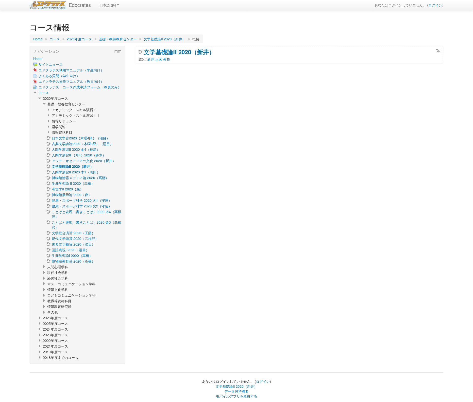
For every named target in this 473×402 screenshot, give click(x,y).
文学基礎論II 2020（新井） (179, 52)
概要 (195, 38)
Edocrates (80, 4)
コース (43, 92)
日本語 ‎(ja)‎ (108, 4)
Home (38, 58)
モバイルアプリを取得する (236, 396)
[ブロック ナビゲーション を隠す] (116, 51)
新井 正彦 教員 (158, 59)
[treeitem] (77, 58)
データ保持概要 (236, 391)
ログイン (435, 4)
